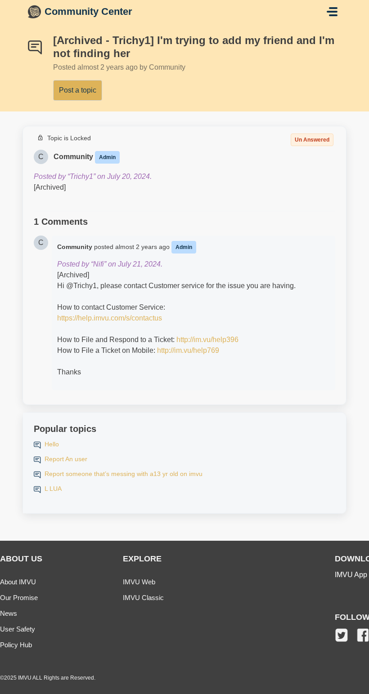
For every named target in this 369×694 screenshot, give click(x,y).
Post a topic (77, 90)
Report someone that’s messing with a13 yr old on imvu (123, 473)
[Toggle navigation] (332, 12)
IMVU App (351, 574)
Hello (52, 444)
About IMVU (18, 582)
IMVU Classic (143, 597)
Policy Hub (16, 645)
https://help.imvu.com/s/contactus (109, 318)
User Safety (17, 629)
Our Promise (19, 597)
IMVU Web (139, 582)
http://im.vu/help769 (188, 350)
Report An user (66, 459)
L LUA (53, 488)
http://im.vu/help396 (207, 339)
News (8, 613)
